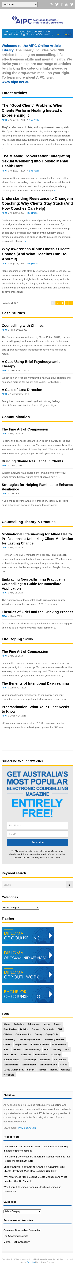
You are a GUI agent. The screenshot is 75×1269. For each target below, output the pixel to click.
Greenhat (31, 1262)
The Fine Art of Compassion (25, 429)
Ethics (6, 1049)
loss (67, 1049)
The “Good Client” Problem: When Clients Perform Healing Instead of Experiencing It (32, 110)
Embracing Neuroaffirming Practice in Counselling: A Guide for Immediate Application (33, 583)
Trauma (54, 1070)
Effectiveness (59, 1044)
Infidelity (57, 1049)
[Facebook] (62, 4)
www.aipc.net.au (27, 1127)
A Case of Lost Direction (22, 390)
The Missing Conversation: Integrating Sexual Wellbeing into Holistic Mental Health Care (36, 161)
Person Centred (11, 1059)
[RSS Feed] (51, 4)
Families (17, 1049)
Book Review (10, 1029)
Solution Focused (48, 1065)
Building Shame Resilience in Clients (32, 461)
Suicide (31, 1070)
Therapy (42, 1070)
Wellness (65, 1070)
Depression (21, 1044)
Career (35, 1029)
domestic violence (40, 1044)
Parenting (56, 1054)
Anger (47, 1024)
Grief (46, 1049)
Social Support (28, 1065)
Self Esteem (60, 1059)
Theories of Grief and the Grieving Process (37, 612)
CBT (60, 1029)
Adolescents (34, 1024)
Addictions (19, 1024)
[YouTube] (66, 4)
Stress (63, 1065)
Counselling (9, 1039)
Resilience (45, 1059)
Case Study (48, 1029)
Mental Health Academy (16, 1241)
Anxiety (58, 1024)
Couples (7, 1044)
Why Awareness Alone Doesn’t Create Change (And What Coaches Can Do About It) (36, 254)
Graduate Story (33, 1049)
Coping (38, 1034)
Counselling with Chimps (23, 325)
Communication (23, 1034)
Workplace (8, 1075)
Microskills (26, 1054)
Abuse (6, 1024)
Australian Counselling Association (22, 1230)
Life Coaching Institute (15, 1235)
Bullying (24, 1029)
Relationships (29, 1059)
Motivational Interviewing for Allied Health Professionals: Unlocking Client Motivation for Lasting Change (37, 538)
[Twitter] (57, 4)
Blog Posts (34, 120)
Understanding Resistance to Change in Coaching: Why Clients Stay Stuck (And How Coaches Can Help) (37, 203)
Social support (10, 1065)
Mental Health (10, 1054)
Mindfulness (41, 1054)
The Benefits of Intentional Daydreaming (35, 683)
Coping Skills (52, 1034)
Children (7, 1034)
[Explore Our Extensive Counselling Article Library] (37, 22)
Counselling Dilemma (29, 1039)
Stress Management (13, 1070)
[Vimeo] (71, 4)
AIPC (4, 120)
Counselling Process (54, 1039)
